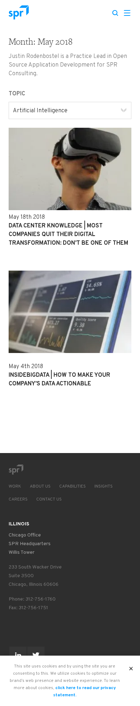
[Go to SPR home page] (16, 470)
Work (15, 486)
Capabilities (72, 486)
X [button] (131, 666)
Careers (18, 499)
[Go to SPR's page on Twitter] (36, 655)
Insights (103, 486)
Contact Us (49, 499)
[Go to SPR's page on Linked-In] (18, 655)
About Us (40, 486)
